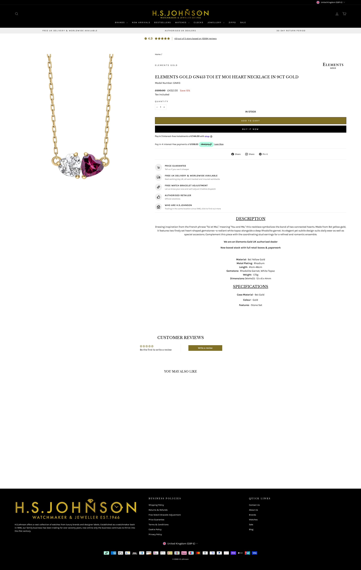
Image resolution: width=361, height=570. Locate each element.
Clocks (198, 22)
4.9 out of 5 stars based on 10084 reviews (195, 38)
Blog (251, 529)
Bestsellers (162, 22)
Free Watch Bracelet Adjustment (165, 515)
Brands (120, 22)
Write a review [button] (205, 348)
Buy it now (250, 129)
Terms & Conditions (159, 524)
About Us (253, 510)
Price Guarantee (156, 519)
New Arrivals (141, 22)
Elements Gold (166, 65)
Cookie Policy (155, 529)
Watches (181, 22)
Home (158, 54)
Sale (243, 22)
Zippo (232, 22)
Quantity (162, 101)
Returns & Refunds (158, 510)
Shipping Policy (156, 505)
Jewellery (215, 22)
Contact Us (254, 505)
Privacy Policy (155, 534)
